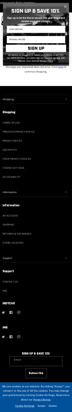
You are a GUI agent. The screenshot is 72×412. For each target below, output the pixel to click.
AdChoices (10, 149)
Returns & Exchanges (17, 233)
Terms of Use (11, 122)
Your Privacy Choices (17, 158)
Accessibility (11, 176)
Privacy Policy (46, 60)
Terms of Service (52, 57)
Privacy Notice (12, 140)
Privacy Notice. (42, 399)
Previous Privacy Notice (19, 131)
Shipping (8, 224)
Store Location (13, 242)
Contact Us (10, 281)
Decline (53, 406)
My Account (11, 215)
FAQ (5, 290)
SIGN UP (36, 48)
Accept (41, 406)
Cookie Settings (13, 167)
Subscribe (36, 373)
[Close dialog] (65, 6)
